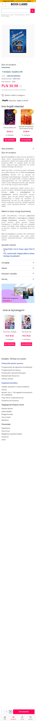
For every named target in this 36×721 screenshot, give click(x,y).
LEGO (4, 440)
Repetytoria (6, 428)
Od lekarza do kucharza (10, 401)
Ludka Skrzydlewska (13, 76)
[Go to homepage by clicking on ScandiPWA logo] (19, 4)
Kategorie (13, 719)
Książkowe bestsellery (10, 383)
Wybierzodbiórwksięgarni (15, 95)
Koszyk (30, 719)
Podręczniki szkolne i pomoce (12, 363)
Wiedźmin (5, 420)
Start (5, 719)
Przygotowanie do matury (11, 370)
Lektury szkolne (7, 379)
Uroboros (5, 437)
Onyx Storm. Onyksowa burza (13, 398)
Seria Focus (6, 431)
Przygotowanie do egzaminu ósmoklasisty (17, 367)
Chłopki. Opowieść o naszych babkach (15, 387)
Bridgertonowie (7, 414)
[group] (10, 126)
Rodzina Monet (7, 409)
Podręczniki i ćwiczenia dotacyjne (14, 373)
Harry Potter (6, 417)
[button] (32, 11)
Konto (22, 719)
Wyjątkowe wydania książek (12, 434)
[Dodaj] (10, 711)
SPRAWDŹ (6, 301)
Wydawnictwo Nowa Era (10, 376)
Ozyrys (4, 390)
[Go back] (2, 4)
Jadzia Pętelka (7, 411)
